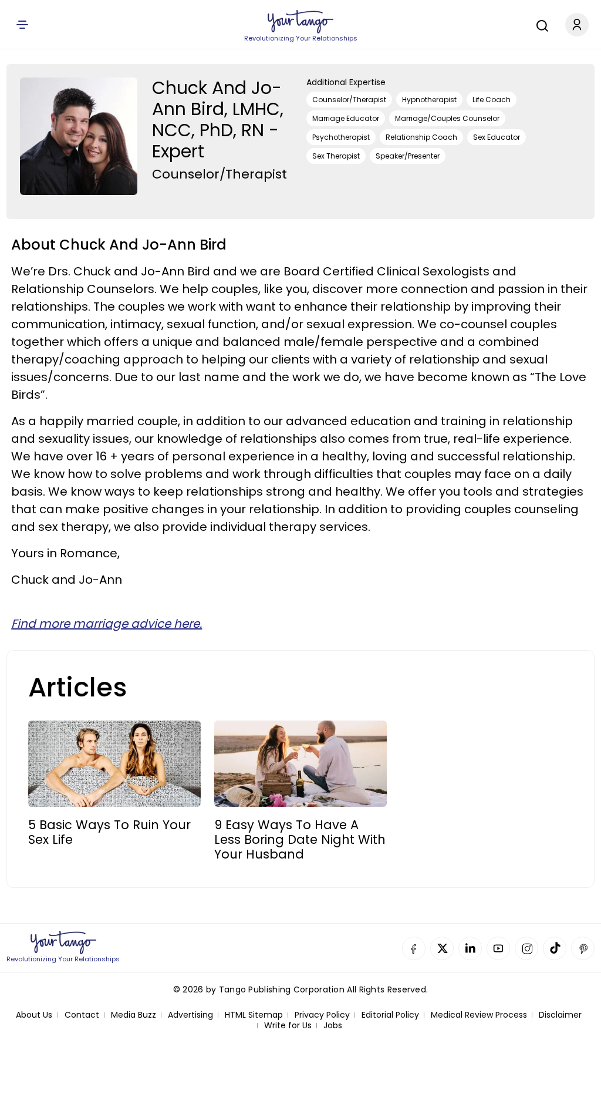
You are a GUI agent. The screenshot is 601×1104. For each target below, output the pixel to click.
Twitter (442, 948)
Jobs (332, 1025)
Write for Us (288, 1025)
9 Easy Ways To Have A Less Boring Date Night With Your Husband (300, 839)
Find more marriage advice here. (106, 623)
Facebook (414, 948)
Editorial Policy (390, 1015)
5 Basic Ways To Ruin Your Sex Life (109, 832)
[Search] (539, 24)
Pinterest (583, 948)
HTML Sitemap (254, 1015)
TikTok (554, 948)
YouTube (498, 948)
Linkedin (470, 948)
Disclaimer (560, 1015)
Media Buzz (133, 1015)
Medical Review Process (479, 1015)
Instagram (526, 948)
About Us (34, 1015)
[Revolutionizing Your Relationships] (300, 21)
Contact (82, 1015)
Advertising (190, 1015)
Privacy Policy (322, 1015)
